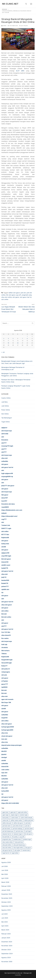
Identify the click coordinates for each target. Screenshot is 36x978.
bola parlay (5, 817)
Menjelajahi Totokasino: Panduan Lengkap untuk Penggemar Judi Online (17, 375)
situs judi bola (19, 842)
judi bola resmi (6, 825)
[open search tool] (26, 4)
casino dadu (14, 817)
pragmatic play (27, 295)
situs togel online (18, 847)
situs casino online (7, 842)
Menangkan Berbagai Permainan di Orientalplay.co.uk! (12, 368)
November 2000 (6, 961)
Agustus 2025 (6, 910)
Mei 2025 (4, 922)
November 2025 (6, 898)
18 (8, 343)
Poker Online (5, 410)
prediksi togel (27, 839)
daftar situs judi (6, 823)
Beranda (4, 9)
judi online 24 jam (18, 825)
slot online (4, 299)
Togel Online (5, 422)
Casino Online (5, 398)
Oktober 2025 (6, 902)
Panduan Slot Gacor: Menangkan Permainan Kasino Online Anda (15, 381)
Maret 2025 (5, 930)
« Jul (3, 352)
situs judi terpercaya (19, 845)
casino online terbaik (26, 817)
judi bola (27, 823)
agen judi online (22, 812)
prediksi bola (17, 839)
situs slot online (6, 297)
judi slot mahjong (17, 828)
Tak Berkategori (6, 418)
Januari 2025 (5, 938)
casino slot (5, 820)
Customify (18, 975)
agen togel (5, 815)
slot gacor (15, 297)
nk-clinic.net (10, 4)
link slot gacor (10, 295)
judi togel (28, 831)
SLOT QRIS (20, 71)
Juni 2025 (4, 918)
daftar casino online (16, 820)
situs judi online (6, 845)
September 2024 (7, 953)
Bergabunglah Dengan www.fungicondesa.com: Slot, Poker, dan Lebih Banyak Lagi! (17, 362)
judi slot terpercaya (7, 831)
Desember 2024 (6, 942)
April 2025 (4, 926)
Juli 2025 (4, 914)
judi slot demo (6, 828)
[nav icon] (31, 4)
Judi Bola (4, 402)
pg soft (18, 295)
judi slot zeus (19, 831)
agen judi (13, 812)
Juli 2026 (4, 866)
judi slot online (29, 828)
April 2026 (4, 878)
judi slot (23, 293)
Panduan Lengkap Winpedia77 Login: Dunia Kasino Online (15, 387)
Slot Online (24, 25)
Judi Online (5, 406)
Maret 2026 (5, 882)
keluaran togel (18, 834)
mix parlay (15, 836)
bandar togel (23, 815)
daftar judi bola (28, 820)
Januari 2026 (5, 890)
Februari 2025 (6, 934)
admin (4, 25)
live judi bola (5, 836)
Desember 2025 (6, 894)
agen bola (5, 812)
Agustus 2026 (6, 862)
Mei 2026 (4, 874)
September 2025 (7, 906)
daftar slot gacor (14, 293)
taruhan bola (26, 850)
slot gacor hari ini (25, 297)
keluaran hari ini (6, 834)
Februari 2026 (6, 886)
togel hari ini (5, 853)
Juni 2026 (4, 870)
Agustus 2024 (6, 957)
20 (17, 343)
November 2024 (6, 945)
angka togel (14, 815)
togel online (15, 853)
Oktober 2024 (6, 949)
